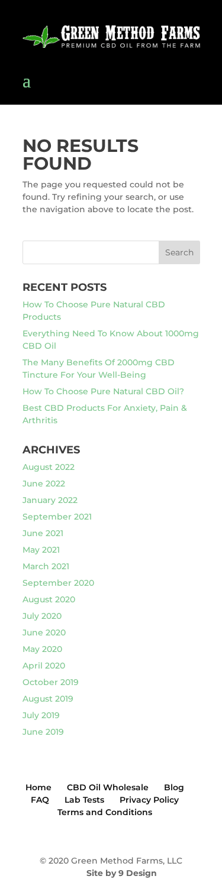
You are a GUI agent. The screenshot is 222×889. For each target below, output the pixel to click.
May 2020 (42, 649)
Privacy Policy (149, 799)
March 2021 (45, 566)
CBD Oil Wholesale (108, 787)
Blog (174, 787)
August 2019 (47, 698)
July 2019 (41, 715)
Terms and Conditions (104, 812)
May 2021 (41, 549)
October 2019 (50, 682)
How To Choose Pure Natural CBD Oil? (103, 391)
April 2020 (43, 665)
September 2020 (58, 582)
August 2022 (48, 467)
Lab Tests (84, 799)
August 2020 (48, 599)
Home (38, 787)
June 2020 (44, 632)
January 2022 (50, 500)
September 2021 (57, 516)
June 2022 (43, 483)
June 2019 (43, 731)
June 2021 (42, 533)
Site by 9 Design (121, 873)
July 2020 (42, 616)
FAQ (40, 799)
